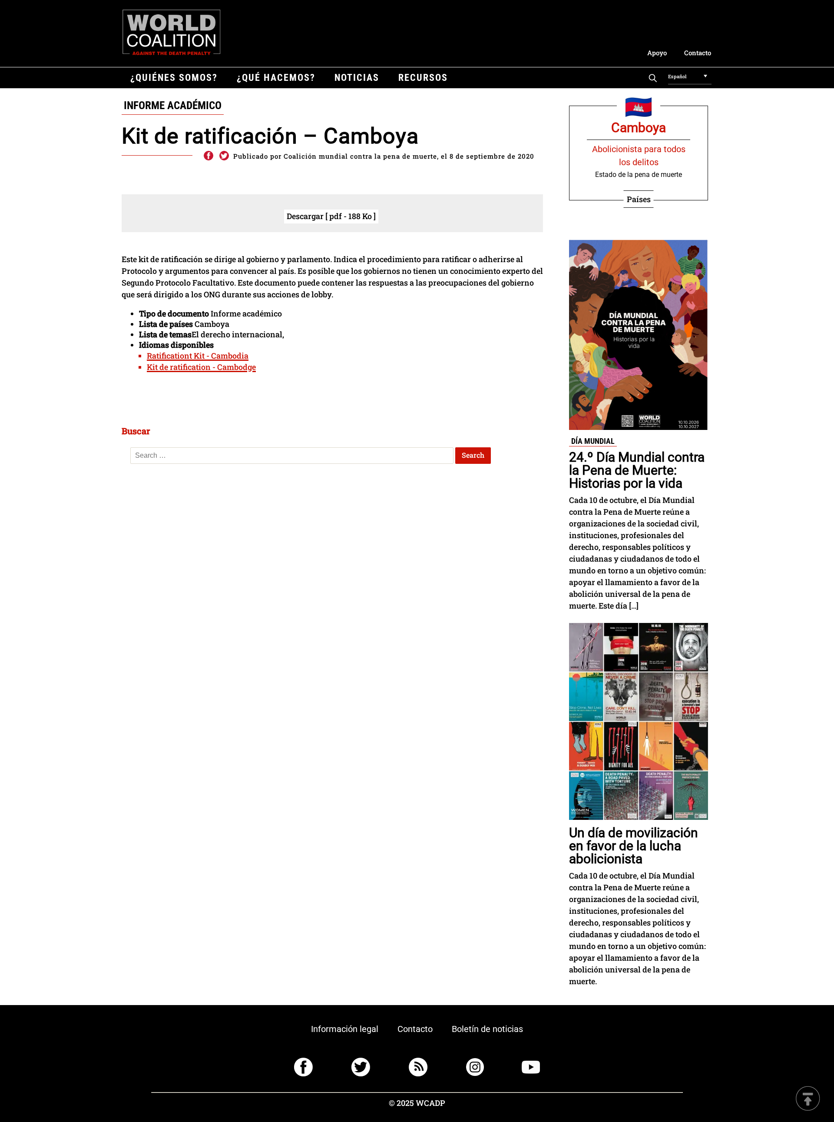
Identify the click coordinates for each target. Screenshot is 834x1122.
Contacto (697, 52)
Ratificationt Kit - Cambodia (197, 355)
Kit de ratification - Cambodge (201, 367)
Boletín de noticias (487, 1029)
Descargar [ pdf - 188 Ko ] (331, 216)
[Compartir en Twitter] (224, 156)
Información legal (344, 1029)
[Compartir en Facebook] (208, 156)
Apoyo (657, 52)
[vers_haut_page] (808, 1099)
